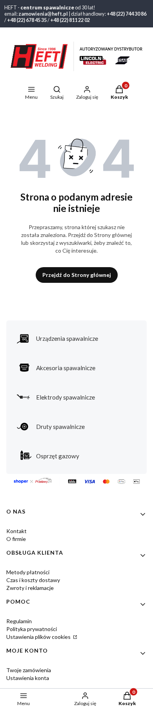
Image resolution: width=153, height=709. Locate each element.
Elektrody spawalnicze (65, 397)
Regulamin (19, 621)
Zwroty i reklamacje (30, 587)
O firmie (16, 538)
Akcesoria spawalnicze (65, 367)
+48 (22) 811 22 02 (70, 20)
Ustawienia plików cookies (39, 636)
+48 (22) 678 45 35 (27, 20)
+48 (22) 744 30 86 (126, 14)
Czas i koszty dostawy (33, 580)
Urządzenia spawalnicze (67, 338)
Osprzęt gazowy (57, 455)
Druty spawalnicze (60, 426)
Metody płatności (27, 572)
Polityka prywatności (31, 629)
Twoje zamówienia (28, 670)
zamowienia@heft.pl (43, 14)
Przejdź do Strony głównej (76, 274)
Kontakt (16, 531)
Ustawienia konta (27, 678)
